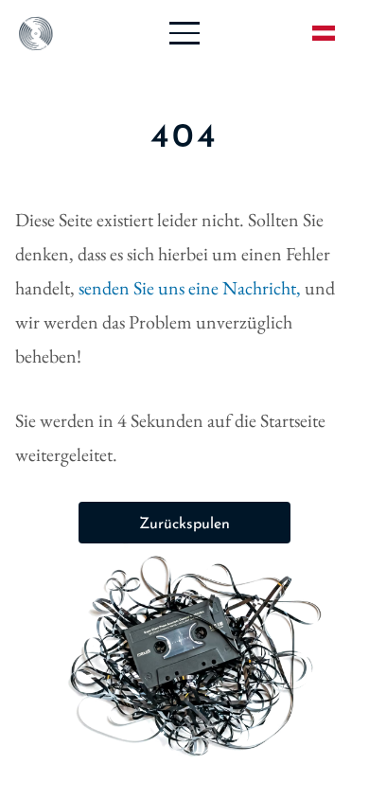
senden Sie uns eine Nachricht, (192, 288)
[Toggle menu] (184, 33)
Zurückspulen (184, 524)
